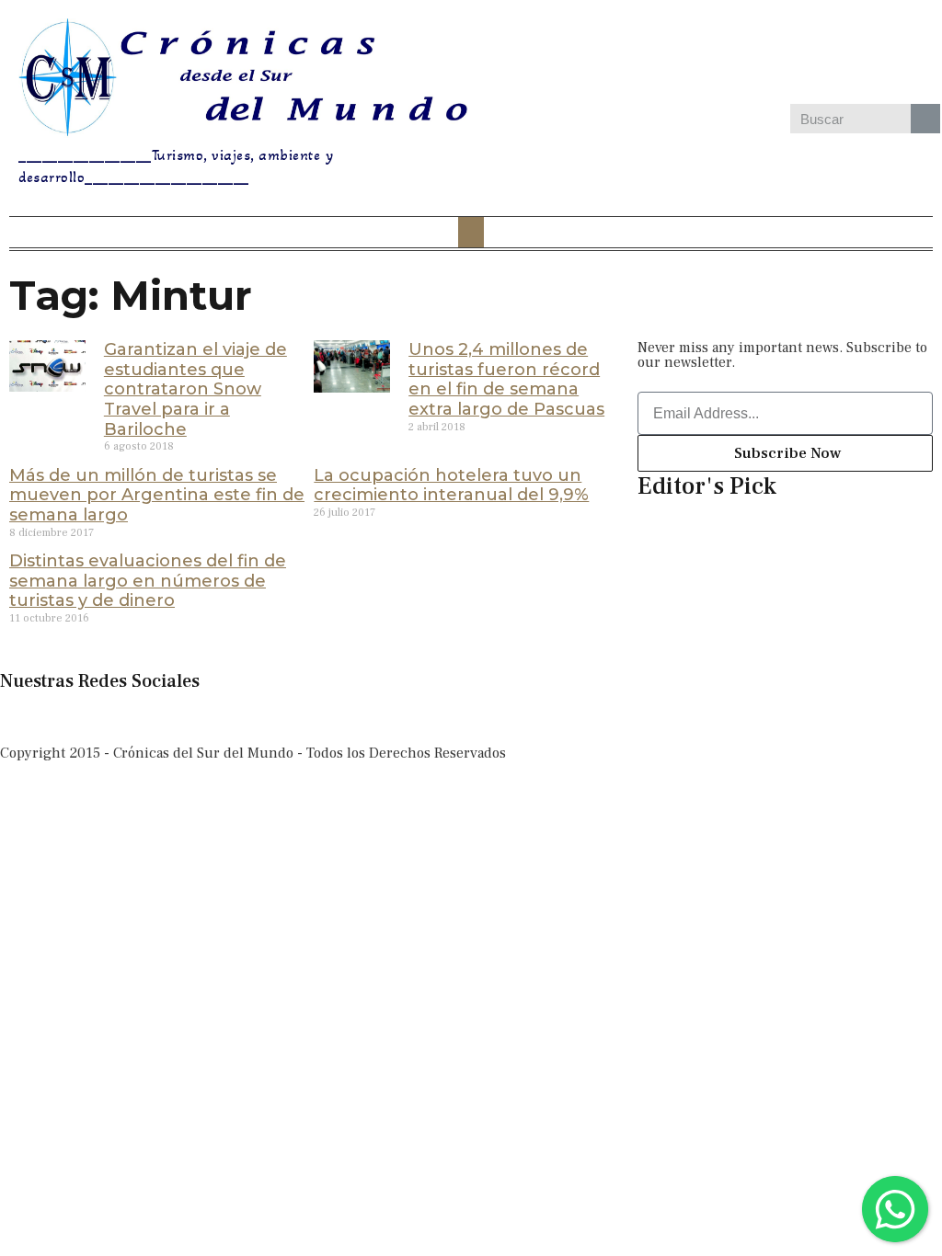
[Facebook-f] (23, 716)
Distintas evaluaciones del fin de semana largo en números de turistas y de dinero (147, 581)
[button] (471, 232)
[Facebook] (650, 54)
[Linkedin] (810, 54)
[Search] (925, 118)
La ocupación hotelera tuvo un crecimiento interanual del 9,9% (451, 485)
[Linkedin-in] (172, 716)
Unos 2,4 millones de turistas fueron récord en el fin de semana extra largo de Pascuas (506, 379)
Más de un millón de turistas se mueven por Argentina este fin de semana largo (156, 495)
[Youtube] (864, 54)
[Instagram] (704, 54)
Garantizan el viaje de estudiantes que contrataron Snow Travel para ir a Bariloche (195, 389)
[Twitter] (757, 54)
